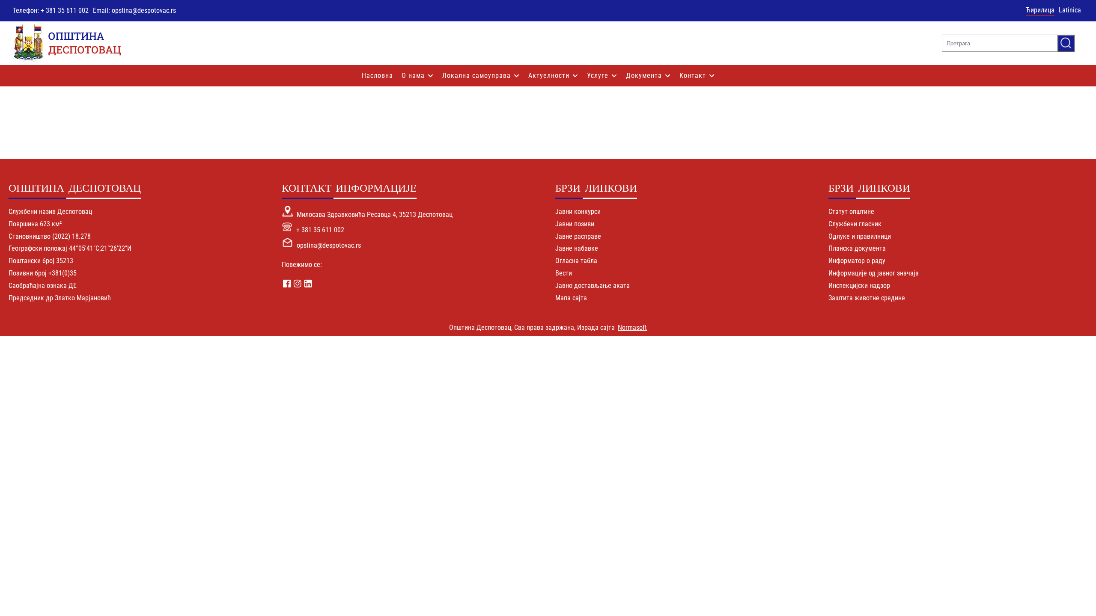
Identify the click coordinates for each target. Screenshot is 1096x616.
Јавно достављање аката (592, 285)
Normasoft (632, 327)
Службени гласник (855, 224)
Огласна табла (576, 261)
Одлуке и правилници (859, 236)
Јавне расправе (578, 236)
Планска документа (857, 248)
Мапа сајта (571, 298)
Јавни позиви (574, 224)
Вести (563, 273)
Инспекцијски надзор (859, 285)
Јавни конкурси (578, 211)
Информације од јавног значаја (873, 273)
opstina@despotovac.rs (329, 245)
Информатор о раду (856, 261)
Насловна (377, 75)
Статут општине (851, 211)
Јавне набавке (576, 248)
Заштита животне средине (866, 298)
